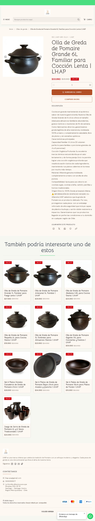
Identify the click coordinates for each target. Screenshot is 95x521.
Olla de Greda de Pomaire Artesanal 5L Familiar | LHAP (46, 293)
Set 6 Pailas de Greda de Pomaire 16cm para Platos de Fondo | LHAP (78, 384)
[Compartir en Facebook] (53, 229)
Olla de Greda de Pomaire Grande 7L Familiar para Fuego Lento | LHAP (15, 293)
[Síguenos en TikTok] (22, 464)
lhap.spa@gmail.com (13, 478)
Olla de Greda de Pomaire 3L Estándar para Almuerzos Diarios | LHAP (46, 337)
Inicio (11, 29)
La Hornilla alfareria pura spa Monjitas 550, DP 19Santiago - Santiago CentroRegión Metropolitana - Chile (16, 487)
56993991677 (10, 481)
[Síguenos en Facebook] (15, 464)
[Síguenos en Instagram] (12, 464)
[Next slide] (41, 57)
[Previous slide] (5, 57)
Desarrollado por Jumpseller (36, 503)
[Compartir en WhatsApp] (65, 229)
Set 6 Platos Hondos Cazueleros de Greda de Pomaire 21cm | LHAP (14, 384)
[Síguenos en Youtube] (19, 464)
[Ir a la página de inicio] (47, 12)
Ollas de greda (21, 29)
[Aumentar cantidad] (90, 85)
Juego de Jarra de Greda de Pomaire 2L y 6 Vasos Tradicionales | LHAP (16, 429)
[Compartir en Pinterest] (70, 229)
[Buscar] (78, 19)
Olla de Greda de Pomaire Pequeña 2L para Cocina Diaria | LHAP (15, 337)
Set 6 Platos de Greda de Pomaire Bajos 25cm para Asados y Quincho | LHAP (46, 384)
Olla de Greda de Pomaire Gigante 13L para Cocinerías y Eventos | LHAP (77, 339)
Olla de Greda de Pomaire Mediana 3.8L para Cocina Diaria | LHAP (78, 293)
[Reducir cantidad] (54, 85)
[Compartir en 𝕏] (59, 229)
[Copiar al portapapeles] (76, 229)
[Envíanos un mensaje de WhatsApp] (90, 516)
